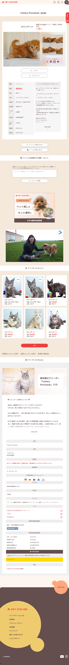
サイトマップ (13, 631)
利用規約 (12, 619)
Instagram (10, 517)
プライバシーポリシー (16, 623)
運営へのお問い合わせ (16, 634)
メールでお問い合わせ (36, 150)
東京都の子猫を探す (43, 353)
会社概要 (12, 627)
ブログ (9, 514)
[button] (0, 663)
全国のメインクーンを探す (28, 353)
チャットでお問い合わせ (36, 144)
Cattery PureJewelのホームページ (18, 510)
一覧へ (34, 345)
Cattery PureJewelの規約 (15, 569)
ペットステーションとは (16, 615)
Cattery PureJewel (33, 13)
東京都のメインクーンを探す (10, 353)
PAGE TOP (61, 587)
